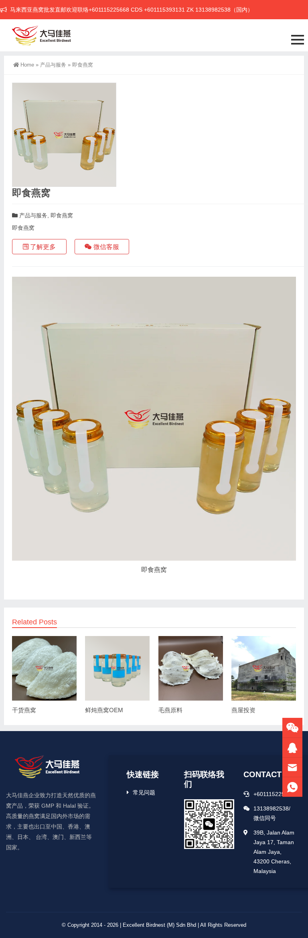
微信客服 (105, 246)
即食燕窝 (62, 215)
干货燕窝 (24, 710)
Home (27, 65)
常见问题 (144, 792)
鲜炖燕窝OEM (104, 710)
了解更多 (42, 246)
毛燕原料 (170, 710)
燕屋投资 (243, 710)
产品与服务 (53, 65)
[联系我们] (292, 748)
